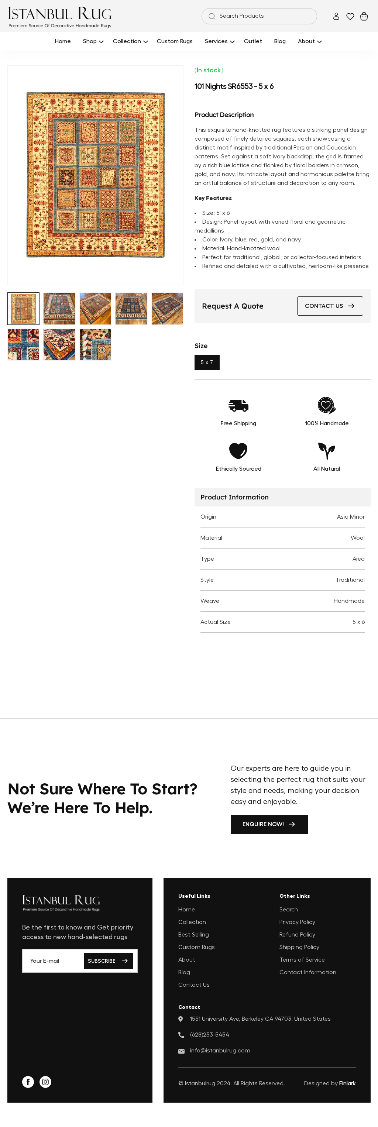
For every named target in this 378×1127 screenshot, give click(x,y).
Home (186, 910)
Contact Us (194, 985)
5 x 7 (207, 362)
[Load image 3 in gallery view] (95, 308)
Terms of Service (302, 960)
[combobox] (259, 16)
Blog (184, 972)
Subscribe (102, 960)
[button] (92, 41)
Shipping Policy (299, 947)
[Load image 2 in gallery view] (59, 308)
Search (288, 910)
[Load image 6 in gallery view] (23, 345)
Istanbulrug (200, 1083)
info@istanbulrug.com (220, 1051)
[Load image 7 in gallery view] (59, 345)
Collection (192, 922)
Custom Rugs (196, 947)
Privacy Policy (297, 922)
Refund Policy (297, 935)
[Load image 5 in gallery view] (167, 308)
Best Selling (193, 935)
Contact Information (307, 972)
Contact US (324, 306)
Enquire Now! (263, 824)
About (186, 960)
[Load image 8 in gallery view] (95, 345)
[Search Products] (210, 16)
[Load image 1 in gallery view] (23, 308)
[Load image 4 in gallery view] (131, 308)
